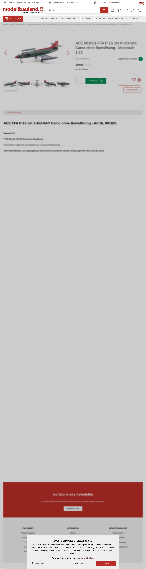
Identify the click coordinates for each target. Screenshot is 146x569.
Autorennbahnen (70, 18)
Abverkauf (135, 18)
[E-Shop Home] (23, 10)
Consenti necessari (82, 563)
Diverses (100, 18)
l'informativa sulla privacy (85, 558)
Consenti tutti (106, 563)
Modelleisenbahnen (48, 18)
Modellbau (87, 18)
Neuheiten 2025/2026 (117, 18)
